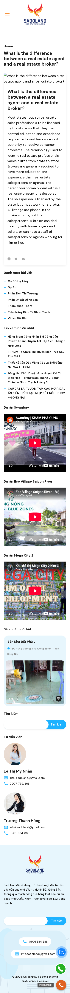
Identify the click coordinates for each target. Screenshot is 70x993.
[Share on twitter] (16, 259)
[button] (7, 15)
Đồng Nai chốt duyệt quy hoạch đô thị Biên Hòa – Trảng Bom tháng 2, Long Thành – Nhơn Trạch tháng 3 (35, 378)
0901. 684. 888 (19, 833)
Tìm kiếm (11, 714)
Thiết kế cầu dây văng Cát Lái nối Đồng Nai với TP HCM (35, 365)
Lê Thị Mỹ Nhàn (18, 771)
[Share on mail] (23, 259)
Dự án (12, 287)
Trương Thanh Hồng (22, 820)
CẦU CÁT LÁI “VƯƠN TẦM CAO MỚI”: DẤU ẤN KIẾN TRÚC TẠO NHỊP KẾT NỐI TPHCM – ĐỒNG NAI (36, 393)
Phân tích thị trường (23, 293)
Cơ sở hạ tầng (18, 281)
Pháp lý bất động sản (23, 300)
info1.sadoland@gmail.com (27, 778)
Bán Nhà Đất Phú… (21, 642)
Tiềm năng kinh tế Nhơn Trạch (29, 312)
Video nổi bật (17, 318)
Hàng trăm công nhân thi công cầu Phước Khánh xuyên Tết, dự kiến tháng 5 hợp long (36, 341)
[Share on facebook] (9, 259)
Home (8, 46)
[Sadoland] (35, 14)
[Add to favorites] (59, 699)
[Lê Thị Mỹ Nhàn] (15, 754)
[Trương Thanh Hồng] (15, 803)
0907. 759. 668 (19, 784)
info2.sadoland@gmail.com (27, 827)
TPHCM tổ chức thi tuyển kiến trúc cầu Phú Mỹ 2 (36, 354)
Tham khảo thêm (20, 306)
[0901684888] (61, 985)
